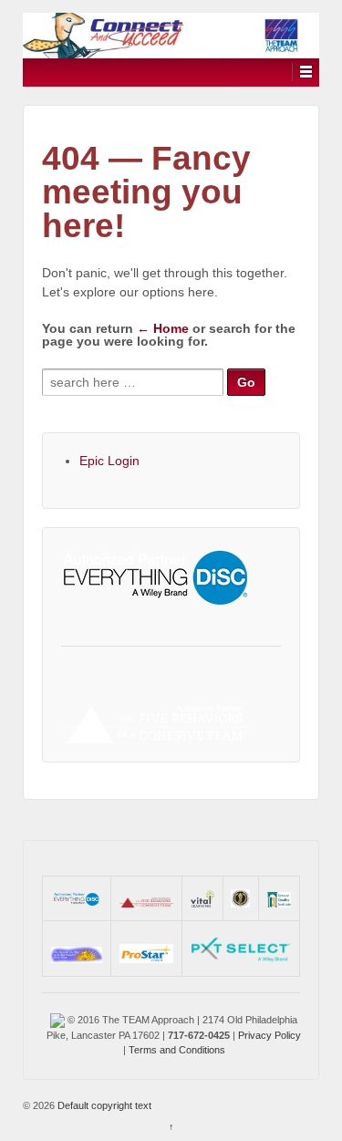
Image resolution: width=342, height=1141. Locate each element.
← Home (163, 328)
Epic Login (109, 460)
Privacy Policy (269, 1035)
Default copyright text (103, 1105)
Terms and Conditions (177, 1049)
